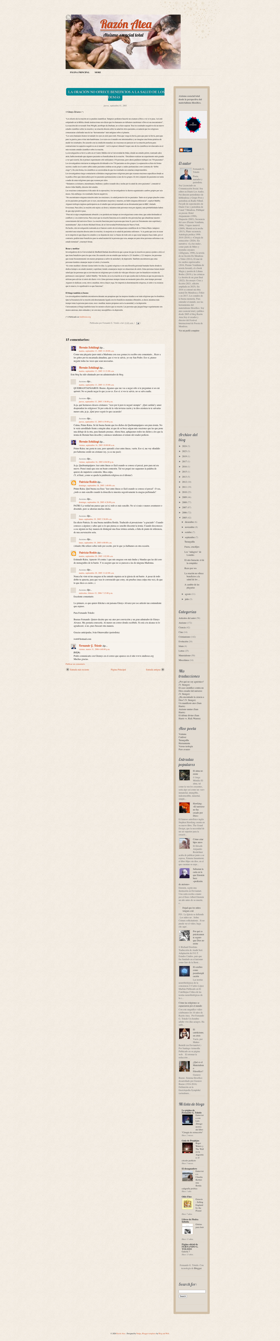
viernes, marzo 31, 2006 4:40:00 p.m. (94, 649)
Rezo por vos (190, 568)
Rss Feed (68, 17)
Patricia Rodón (88, 482)
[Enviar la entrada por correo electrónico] (137, 323)
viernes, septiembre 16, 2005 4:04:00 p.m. (96, 462)
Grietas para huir (200, 1226)
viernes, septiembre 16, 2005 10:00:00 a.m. (97, 445)
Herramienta (184, 743)
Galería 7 (186, 1251)
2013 (184, 476)
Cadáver (182, 737)
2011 (184, 486)
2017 (184, 461)
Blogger (197, 1268)
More (98, 72)
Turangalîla (189, 541)
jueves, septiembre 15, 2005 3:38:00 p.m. (96, 401)
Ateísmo (182, 622)
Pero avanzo (184, 749)
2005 (184, 517)
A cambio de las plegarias (191, 586)
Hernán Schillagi (89, 347)
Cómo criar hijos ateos (198, 841)
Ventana (182, 733)
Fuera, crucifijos (191, 546)
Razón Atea (126, 24)
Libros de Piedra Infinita (190, 1220)
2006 (184, 512)
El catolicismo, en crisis (198, 1032)
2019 (184, 456)
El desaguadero (189, 1168)
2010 (184, 491)
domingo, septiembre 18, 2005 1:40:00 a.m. (97, 485)
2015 (184, 471)
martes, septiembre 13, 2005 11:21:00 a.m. (96, 371)
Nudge (138, 1333)
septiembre (190, 537)
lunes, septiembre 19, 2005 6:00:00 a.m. (95, 542)
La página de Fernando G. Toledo (192, 1111)
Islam (181, 646)
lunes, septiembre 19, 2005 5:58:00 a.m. (95, 519)
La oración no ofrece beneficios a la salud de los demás (116, 94)
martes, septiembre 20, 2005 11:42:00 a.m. (96, 573)
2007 (184, 507)
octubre (188, 532)
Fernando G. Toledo (90, 645)
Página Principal (80, 72)
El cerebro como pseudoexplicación (198, 971)
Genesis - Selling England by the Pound (199, 1205)
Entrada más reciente (79, 669)
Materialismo (185, 655)
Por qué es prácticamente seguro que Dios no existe (198, 937)
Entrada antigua (153, 669)
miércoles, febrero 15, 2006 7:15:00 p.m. (96, 593)
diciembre (189, 521)
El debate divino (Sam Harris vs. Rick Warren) (190, 717)
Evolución (183, 641)
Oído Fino (187, 1196)
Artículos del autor (187, 618)
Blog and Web (164, 1333)
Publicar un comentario (75, 664)
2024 (184, 446)
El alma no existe (198, 772)
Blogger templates (149, 1333)
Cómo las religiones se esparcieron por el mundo (190, 1004)
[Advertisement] (100, 677)
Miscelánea (184, 660)
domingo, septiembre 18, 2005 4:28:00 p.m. (97, 502)
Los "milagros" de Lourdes (192, 553)
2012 (184, 481)
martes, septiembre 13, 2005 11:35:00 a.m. (96, 384)
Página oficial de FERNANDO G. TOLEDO (190, 1247)
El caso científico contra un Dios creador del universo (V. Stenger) (191, 690)
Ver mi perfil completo (189, 330)
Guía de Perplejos (190, 1140)
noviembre (190, 526)
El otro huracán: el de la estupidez (194, 561)
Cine (181, 632)
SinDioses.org (85, 317)
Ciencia (182, 627)
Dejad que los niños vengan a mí (191, 909)
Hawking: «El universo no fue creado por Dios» (198, 809)
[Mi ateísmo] (194, 139)
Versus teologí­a (186, 746)
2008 (184, 502)
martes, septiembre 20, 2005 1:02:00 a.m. (96, 556)
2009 (184, 497)
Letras (181, 650)
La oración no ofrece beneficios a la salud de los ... (194, 576)
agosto (188, 593)
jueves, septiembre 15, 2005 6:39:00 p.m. (96, 421)
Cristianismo (184, 636)
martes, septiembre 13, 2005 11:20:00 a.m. (96, 351)
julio (187, 599)
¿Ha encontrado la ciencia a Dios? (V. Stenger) (191, 698)
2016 (184, 466)
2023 (184, 451)
